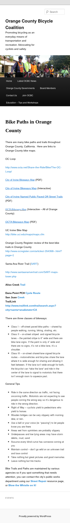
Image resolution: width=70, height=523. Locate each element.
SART (34, 263)
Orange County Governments (20, 88)
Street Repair (38, 481)
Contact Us (11, 95)
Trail (22, 284)
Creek (21, 297)
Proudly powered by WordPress (35, 516)
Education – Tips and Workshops (22, 102)
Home (9, 80)
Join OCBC (27, 95)
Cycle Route (32, 293)
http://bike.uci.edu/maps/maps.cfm (24, 234)
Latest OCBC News (26, 80)
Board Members (48, 88)
